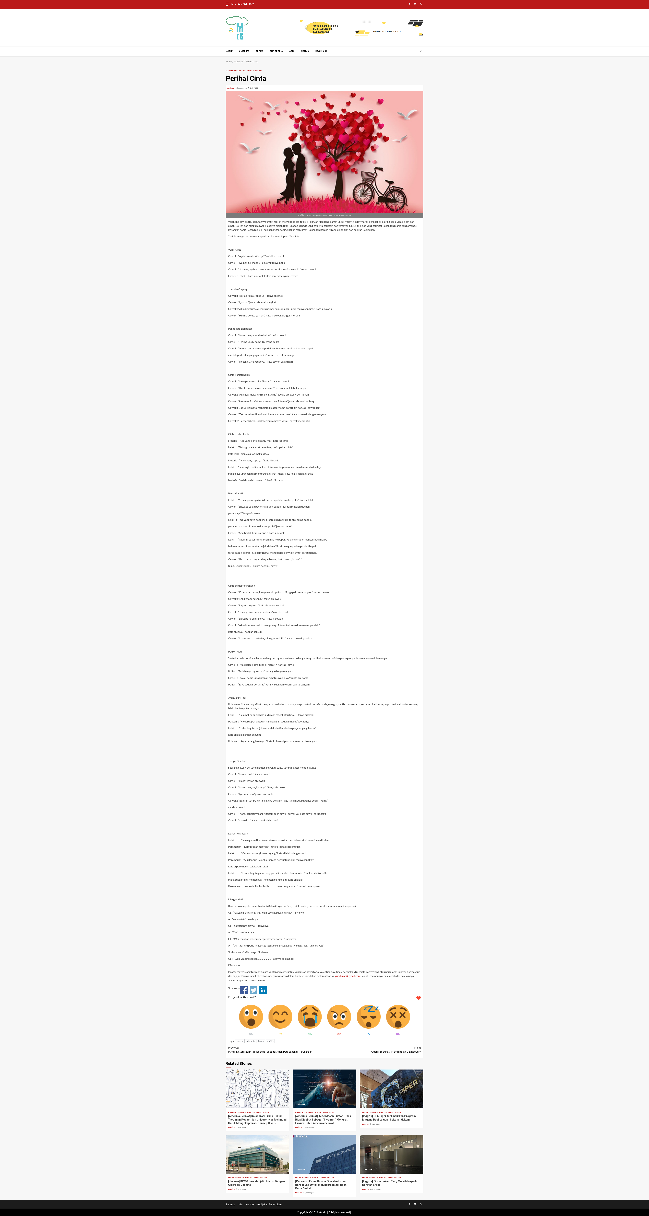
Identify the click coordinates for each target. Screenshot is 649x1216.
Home (229, 51)
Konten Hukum (233, 70)
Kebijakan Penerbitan (269, 1204)
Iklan (240, 1204)
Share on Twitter (253, 990)
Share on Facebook (244, 990)
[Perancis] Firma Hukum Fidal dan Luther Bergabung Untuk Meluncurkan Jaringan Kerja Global (324, 1154)
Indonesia (250, 1041)
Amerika (244, 51)
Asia (291, 51)
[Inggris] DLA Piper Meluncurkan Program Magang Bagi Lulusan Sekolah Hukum (391, 1089)
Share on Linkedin (263, 990)
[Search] (421, 51)
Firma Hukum (245, 1112)
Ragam (258, 70)
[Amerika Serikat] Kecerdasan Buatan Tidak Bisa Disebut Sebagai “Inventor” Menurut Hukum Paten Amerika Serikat (324, 1089)
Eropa (259, 51)
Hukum (239, 1041)
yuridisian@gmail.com (347, 975)
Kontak (250, 1204)
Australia (276, 51)
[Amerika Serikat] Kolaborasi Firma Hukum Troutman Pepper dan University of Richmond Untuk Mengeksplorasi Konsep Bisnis (257, 1089)
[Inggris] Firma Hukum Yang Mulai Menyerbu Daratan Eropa (391, 1154)
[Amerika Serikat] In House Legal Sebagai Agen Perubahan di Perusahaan (270, 1049)
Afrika (305, 51)
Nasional (248, 70)
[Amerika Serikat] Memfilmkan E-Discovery (395, 1049)
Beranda (230, 1204)
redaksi (231, 88)
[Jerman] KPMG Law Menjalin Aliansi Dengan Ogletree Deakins (257, 1154)
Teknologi (328, 1112)
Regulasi (321, 51)
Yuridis (270, 1041)
